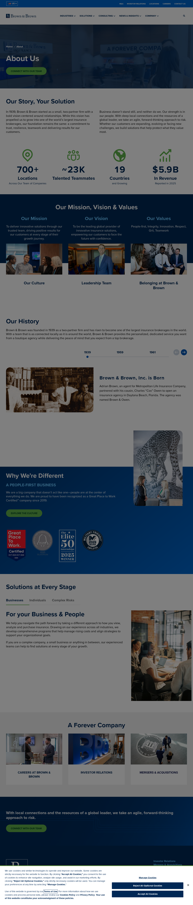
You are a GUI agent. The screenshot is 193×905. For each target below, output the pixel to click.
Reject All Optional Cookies (147, 885)
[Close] (188, 885)
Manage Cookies (147, 877)
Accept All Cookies (148, 894)
